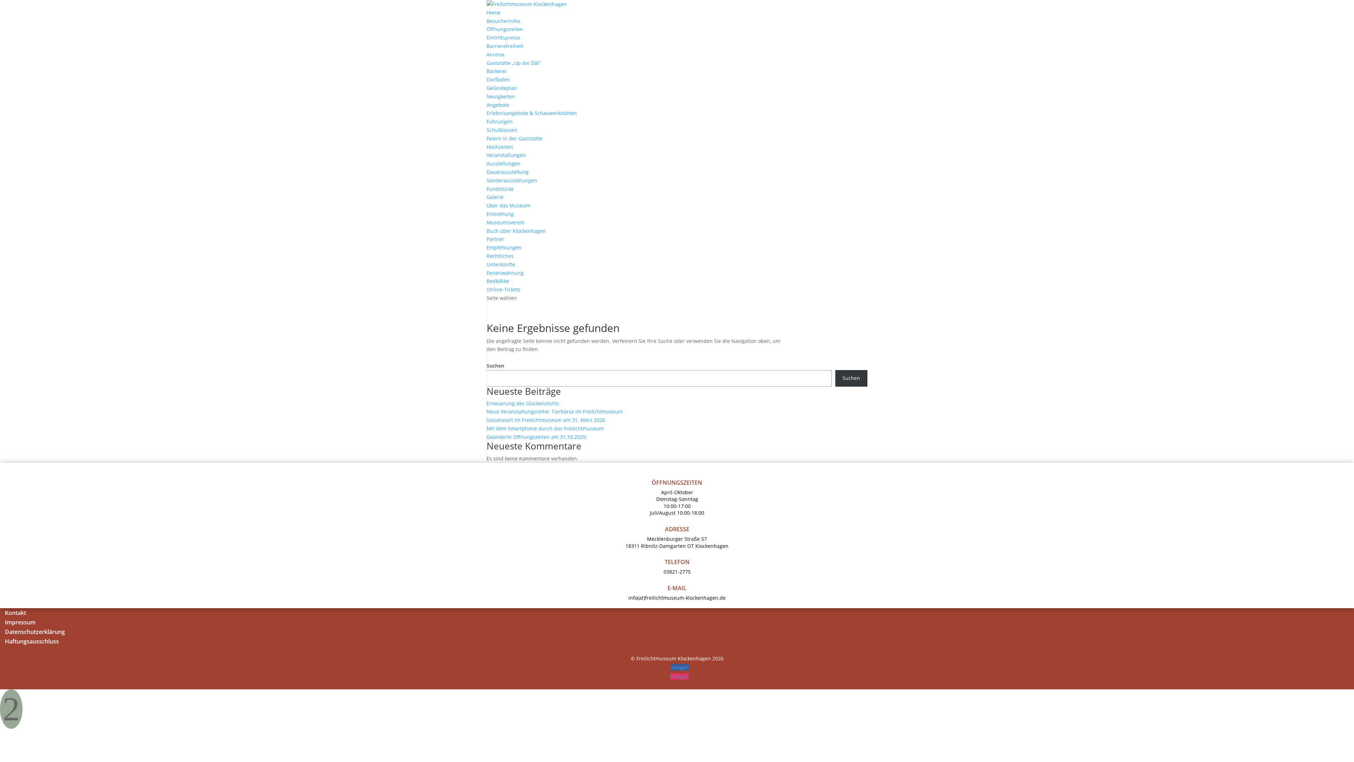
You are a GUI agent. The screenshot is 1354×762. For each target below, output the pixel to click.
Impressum (20, 622)
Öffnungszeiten (505, 29)
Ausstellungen (503, 163)
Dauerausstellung (508, 172)
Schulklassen (502, 130)
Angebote (498, 105)
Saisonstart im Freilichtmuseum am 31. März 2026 (546, 420)
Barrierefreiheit (505, 46)
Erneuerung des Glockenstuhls (523, 403)
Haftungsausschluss (32, 641)
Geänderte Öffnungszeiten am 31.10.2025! (537, 437)
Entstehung (500, 214)
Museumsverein (506, 222)
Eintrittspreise (503, 37)
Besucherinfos (503, 21)
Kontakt (15, 613)
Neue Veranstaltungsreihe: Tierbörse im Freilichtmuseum (555, 411)
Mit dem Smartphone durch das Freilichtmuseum (545, 428)
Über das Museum (508, 205)
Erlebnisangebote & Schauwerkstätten (532, 113)
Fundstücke (500, 189)
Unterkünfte (501, 264)
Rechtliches (500, 256)
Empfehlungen (504, 247)
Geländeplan (502, 88)
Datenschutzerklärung (35, 632)
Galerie (495, 197)
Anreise (496, 54)
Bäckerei (497, 71)
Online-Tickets (503, 289)
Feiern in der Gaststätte (514, 138)
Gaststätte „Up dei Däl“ (514, 63)
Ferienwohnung (505, 273)
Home (493, 12)
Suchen (495, 365)
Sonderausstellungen (512, 180)
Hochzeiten (500, 147)
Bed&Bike (498, 281)
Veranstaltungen (506, 155)
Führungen (500, 121)
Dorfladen (498, 79)
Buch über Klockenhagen (516, 231)
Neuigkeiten (501, 96)
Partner (495, 239)
